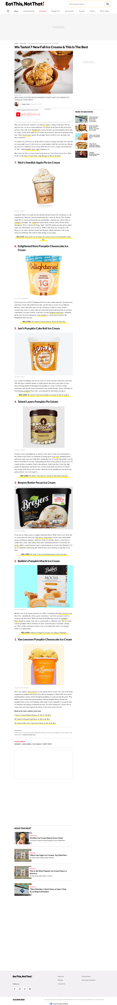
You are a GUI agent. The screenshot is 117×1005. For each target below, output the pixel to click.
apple (38, 149)
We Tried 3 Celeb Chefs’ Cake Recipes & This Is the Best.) (41, 156)
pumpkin (27, 391)
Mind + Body (104, 11)
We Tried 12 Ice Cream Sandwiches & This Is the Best (48, 554)
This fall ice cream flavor (43, 537)
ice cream (46, 125)
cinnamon (17, 222)
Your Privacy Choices (60, 1004)
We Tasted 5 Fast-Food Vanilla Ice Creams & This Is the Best (48, 395)
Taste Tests (47, 744)
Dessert (17, 744)
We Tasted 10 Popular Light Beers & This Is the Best (32, 719)
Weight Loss (55, 11)
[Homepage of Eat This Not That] (22, 976)
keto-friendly (42, 315)
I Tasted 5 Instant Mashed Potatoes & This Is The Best (32, 715)
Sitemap (60, 980)
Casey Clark (26, 104)
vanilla (34, 222)
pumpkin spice (30, 149)
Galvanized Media (57, 999)
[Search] (107, 4)
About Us (61, 976)
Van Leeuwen (32, 691)
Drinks (92, 11)
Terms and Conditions (88, 980)
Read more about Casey (29, 734)
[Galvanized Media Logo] (19, 999)
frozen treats (27, 135)
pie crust (56, 456)
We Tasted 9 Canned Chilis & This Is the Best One (48, 321)
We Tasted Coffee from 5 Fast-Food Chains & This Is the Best (35, 723)
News (16, 11)
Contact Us (61, 984)
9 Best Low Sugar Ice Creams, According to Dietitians (48, 632)
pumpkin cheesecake (56, 312)
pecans (16, 545)
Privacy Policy (86, 976)
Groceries (42, 11)
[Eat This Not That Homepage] (25, 4)
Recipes (82, 11)
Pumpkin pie (36, 130)
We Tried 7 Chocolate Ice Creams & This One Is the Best (48, 476)
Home (16, 43)
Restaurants (69, 11)
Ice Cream (37, 744)
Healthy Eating (28, 11)
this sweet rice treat (65, 613)
